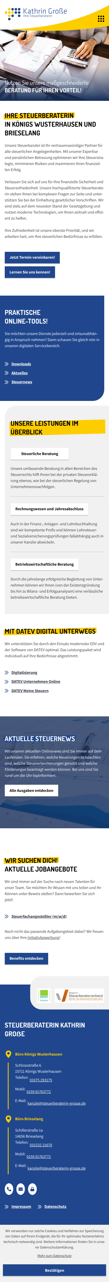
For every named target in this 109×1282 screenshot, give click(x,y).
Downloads (21, 364)
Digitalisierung (24, 672)
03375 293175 (41, 1080)
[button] (9, 1189)
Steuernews (21, 382)
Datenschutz (55, 1206)
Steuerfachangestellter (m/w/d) (39, 916)
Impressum (21, 1206)
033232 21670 (41, 1145)
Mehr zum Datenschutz (55, 1255)
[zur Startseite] (36, 14)
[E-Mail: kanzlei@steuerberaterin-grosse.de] (20, 1189)
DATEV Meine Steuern (29, 690)
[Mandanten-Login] (32, 1189)
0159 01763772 (39, 1091)
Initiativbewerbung (43, 937)
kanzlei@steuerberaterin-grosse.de (56, 1103)
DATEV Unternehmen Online (35, 681)
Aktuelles (19, 373)
